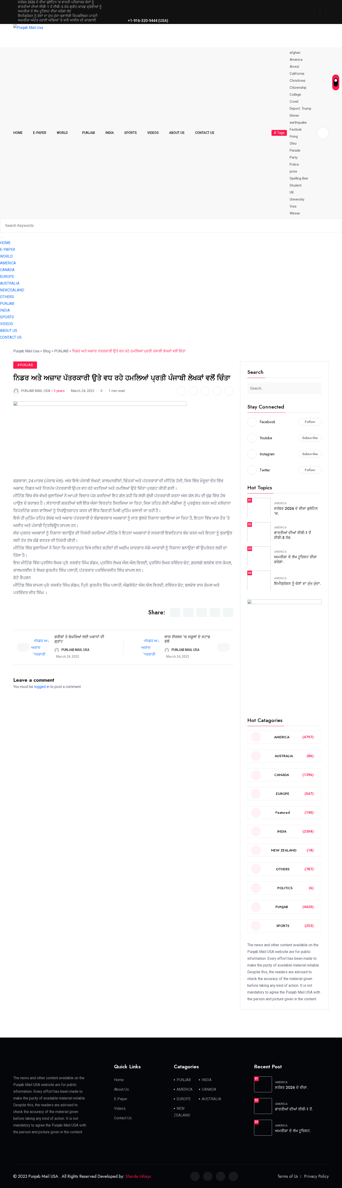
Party (294, 157)
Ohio (293, 143)
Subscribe (310, 437)
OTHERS (7, 297)
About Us (121, 1089)
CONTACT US (204, 133)
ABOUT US (176, 133)
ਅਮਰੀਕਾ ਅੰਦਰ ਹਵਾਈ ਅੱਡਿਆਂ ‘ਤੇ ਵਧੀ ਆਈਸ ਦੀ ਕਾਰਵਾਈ (57, 20)
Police (294, 164)
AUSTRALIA (9, 283)
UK (292, 192)
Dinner (294, 115)
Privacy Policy (316, 1176)
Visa (293, 206)
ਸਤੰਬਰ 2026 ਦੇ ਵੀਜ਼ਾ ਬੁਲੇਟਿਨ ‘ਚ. (296, 511)
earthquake (298, 122)
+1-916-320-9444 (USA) (148, 20)
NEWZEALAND (12, 290)
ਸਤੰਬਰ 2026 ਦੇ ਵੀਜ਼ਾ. (291, 1087)
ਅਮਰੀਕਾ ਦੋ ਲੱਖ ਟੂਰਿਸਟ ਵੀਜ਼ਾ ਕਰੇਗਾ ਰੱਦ (44, 11)
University (297, 199)
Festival (295, 129)
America (296, 60)
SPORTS (130, 133)
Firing (294, 136)
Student (296, 185)
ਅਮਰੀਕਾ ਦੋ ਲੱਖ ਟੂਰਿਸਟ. (293, 1131)
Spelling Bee (299, 178)
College (295, 94)
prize (293, 171)
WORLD (62, 133)
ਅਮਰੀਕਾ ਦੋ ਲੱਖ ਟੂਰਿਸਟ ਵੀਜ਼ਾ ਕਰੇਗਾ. (295, 559)
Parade (295, 150)
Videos (120, 1108)
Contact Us (123, 1118)
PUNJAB (88, 133)
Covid (294, 101)
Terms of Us (287, 1176)
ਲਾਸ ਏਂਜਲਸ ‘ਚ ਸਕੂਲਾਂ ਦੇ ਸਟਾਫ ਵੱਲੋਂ (187, 639)
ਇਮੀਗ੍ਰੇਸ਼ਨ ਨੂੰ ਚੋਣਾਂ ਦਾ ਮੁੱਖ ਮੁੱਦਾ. (297, 583)
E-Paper (120, 1099)
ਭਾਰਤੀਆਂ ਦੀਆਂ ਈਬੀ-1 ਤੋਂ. (294, 1109)
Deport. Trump (300, 108)
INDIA (109, 133)
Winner (295, 213)
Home (119, 1080)
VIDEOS (153, 133)
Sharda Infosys (138, 1176)
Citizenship (298, 87)
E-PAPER (39, 133)
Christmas (297, 80)
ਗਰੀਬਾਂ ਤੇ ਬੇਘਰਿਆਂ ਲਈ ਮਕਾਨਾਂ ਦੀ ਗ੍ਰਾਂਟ (79, 639)
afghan (295, 53)
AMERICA (8, 263)
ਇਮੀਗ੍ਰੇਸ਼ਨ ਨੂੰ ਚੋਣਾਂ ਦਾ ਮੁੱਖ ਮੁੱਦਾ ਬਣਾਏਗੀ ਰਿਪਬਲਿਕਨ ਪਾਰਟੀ (58, 16)
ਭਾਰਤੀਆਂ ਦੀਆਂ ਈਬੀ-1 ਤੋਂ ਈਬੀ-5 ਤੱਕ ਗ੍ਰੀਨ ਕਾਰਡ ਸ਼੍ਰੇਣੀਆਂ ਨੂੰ (60, 7)
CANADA (7, 270)
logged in (41, 686)
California (297, 73)
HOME (18, 133)
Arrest (294, 67)
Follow (310, 421)
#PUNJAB (25, 365)
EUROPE (7, 276)
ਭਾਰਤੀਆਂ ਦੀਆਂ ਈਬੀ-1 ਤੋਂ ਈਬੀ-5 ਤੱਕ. (292, 535)
